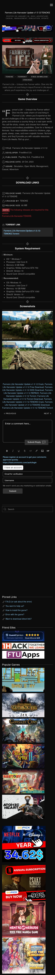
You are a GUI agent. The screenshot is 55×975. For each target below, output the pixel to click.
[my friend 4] (23, 654)
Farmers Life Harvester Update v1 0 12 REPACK (28, 391)
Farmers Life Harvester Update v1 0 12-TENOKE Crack (27, 400)
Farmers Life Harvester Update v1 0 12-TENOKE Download (28, 403)
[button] (51, 5)
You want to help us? (15, 605)
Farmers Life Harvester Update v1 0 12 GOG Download (27, 388)
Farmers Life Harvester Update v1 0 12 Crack (23, 384)
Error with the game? (15, 614)
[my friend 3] (23, 645)
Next (47, 414)
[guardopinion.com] (23, 635)
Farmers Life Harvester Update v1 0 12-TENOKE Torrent (27, 407)
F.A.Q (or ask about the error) (19, 601)
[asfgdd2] (24, 919)
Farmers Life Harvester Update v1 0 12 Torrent (28, 394)
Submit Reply (34, 442)
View (23, 679)
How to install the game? (17, 610)
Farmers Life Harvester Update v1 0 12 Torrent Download (26, 397)
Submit (12, 491)
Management (20, 18)
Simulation (34, 18)
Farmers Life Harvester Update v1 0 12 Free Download (27, 385)
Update (45, 18)
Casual (9, 18)
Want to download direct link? (19, 618)
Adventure (42, 16)
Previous (10, 414)
